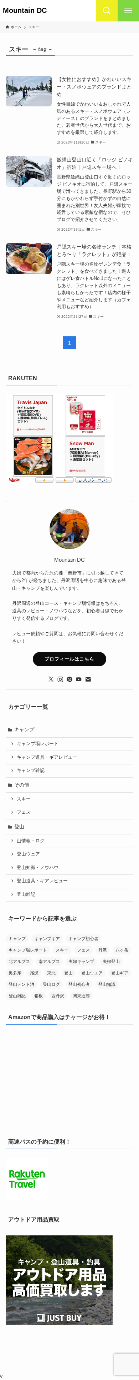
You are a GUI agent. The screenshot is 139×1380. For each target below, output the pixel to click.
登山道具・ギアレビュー (42, 880)
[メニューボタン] (128, 10)
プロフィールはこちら (69, 659)
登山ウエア (92, 972)
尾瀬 (34, 972)
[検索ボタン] (107, 10)
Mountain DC (28, 10)
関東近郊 (81, 995)
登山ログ (51, 984)
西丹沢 (57, 995)
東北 (51, 972)
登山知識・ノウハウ (37, 867)
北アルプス (19, 961)
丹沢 (102, 950)
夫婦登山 (111, 961)
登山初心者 (79, 984)
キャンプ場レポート (37, 743)
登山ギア (119, 972)
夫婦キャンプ (81, 961)
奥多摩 (15, 972)
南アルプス (49, 961)
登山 (19, 826)
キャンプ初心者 (83, 938)
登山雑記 (26, 894)
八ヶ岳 (121, 950)
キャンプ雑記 (31, 770)
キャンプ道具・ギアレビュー (47, 757)
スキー (24, 799)
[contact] (88, 679)
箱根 (38, 995)
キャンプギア (47, 938)
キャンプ (24, 729)
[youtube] (78, 679)
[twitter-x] (51, 679)
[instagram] (60, 679)
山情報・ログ (31, 840)
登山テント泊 (21, 984)
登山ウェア (28, 854)
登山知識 (106, 984)
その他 (21, 785)
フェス (24, 812)
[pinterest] (69, 679)
